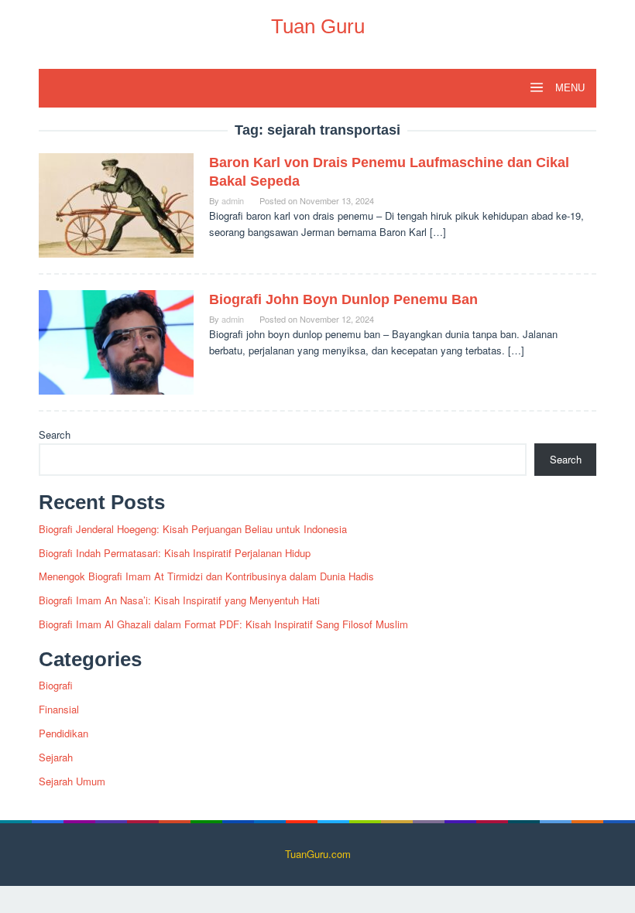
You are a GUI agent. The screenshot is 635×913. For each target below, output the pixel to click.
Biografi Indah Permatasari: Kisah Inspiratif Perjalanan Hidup (175, 552)
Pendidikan (63, 733)
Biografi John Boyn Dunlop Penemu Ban (343, 299)
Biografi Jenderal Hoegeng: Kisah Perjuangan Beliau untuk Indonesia (193, 528)
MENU (568, 88)
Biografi (56, 685)
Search (54, 434)
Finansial (59, 709)
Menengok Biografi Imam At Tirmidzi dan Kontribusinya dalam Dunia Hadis (206, 576)
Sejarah (56, 757)
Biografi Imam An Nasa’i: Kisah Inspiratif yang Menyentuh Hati (179, 600)
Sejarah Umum (72, 781)
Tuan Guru (318, 26)
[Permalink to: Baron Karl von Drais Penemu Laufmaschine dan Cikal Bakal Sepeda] (116, 204)
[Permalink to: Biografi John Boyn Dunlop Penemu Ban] (116, 340)
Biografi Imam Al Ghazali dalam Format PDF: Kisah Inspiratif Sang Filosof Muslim (223, 624)
